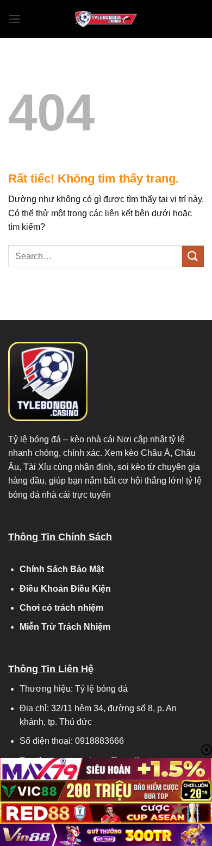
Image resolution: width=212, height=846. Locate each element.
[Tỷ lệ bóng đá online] (106, 19)
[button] (14, 18)
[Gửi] (193, 256)
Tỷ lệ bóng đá (34, 439)
